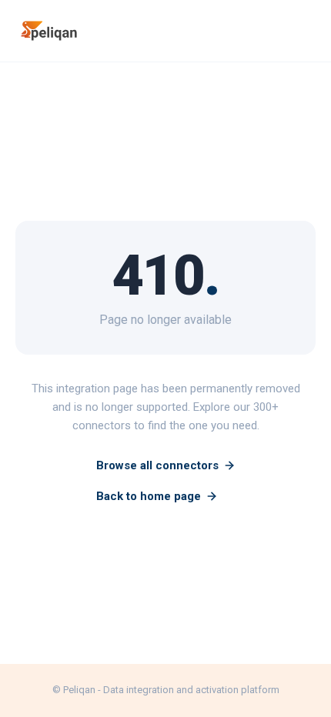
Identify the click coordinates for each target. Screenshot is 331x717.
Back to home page (148, 496)
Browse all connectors (157, 465)
